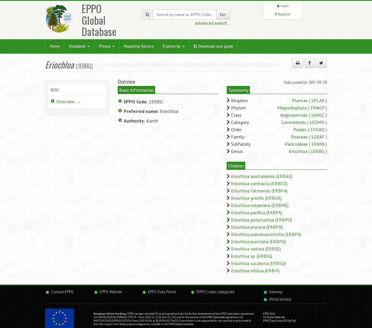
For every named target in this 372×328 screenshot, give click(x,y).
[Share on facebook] (309, 63)
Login (284, 5)
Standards (78, 46)
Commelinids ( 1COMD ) (304, 122)
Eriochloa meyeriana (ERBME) (260, 205)
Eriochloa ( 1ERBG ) (308, 151)
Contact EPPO (62, 291)
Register (284, 14)
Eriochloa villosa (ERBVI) (255, 270)
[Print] (297, 63)
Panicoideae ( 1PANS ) (306, 144)
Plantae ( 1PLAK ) (309, 100)
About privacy (280, 299)
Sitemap (275, 291)
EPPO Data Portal (162, 291)
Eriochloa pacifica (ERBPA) (256, 212)
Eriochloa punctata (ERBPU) (258, 241)
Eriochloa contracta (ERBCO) (259, 183)
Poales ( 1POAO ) (310, 129)
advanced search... (212, 23)
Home (55, 46)
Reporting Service (139, 46)
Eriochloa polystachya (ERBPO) (261, 220)
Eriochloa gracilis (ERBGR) (256, 198)
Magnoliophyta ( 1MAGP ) (302, 108)
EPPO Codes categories (215, 291)
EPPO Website (111, 291)
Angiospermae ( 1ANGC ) (303, 115)
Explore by (172, 46)
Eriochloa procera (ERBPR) (257, 227)
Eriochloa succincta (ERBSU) (258, 263)
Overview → (68, 101)
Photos (105, 46)
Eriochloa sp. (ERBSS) (251, 256)
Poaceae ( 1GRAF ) (309, 137)
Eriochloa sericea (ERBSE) (256, 249)
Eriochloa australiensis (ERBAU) (261, 176)
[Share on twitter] (321, 63)
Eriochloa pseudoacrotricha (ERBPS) (266, 234)
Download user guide (215, 46)
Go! (223, 14)
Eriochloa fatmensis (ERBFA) (259, 191)
